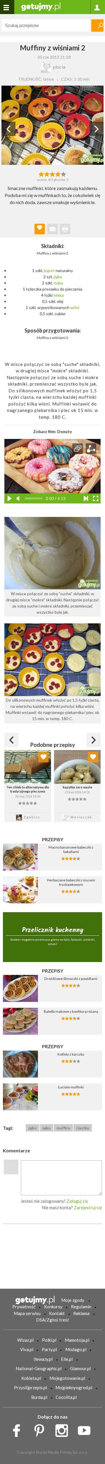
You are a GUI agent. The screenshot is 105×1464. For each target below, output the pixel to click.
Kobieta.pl (31, 1378)
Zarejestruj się (88, 1207)
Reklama (81, 1313)
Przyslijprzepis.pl (30, 1387)
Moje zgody (72, 1300)
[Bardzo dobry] (58, 173)
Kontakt (57, 1313)
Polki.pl (49, 1340)
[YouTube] (86, 1428)
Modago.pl (75, 1349)
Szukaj (97, 25)
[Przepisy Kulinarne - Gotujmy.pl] (40, 6)
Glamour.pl (80, 1368)
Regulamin (81, 1306)
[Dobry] (52, 173)
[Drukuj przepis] (65, 229)
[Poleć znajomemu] (52, 229)
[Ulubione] (43, 757)
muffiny (63, 1127)
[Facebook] (18, 1428)
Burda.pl (39, 1397)
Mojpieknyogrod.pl (73, 1387)
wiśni (74, 307)
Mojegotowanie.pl (67, 1378)
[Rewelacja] (63, 173)
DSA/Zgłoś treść (52, 1319)
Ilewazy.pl (43, 1359)
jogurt (49, 270)
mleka (58, 295)
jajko (33, 1127)
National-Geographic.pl (39, 1368)
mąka (58, 282)
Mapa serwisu (27, 1313)
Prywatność (24, 1306)
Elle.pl (67, 1359)
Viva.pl (26, 1349)
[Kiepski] (41, 173)
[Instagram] (63, 1428)
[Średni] (47, 173)
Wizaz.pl (25, 1340)
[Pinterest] (41, 1428)
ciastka (82, 1127)
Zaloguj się (77, 1201)
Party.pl (49, 1349)
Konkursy (53, 1306)
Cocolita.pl (66, 1397)
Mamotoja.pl (77, 1340)
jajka (58, 276)
